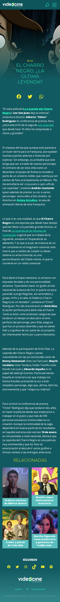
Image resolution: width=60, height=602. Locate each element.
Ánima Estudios (27, 200)
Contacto (18, 589)
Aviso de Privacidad (38, 589)
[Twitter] (30, 97)
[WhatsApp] (41, 97)
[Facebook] (19, 97)
